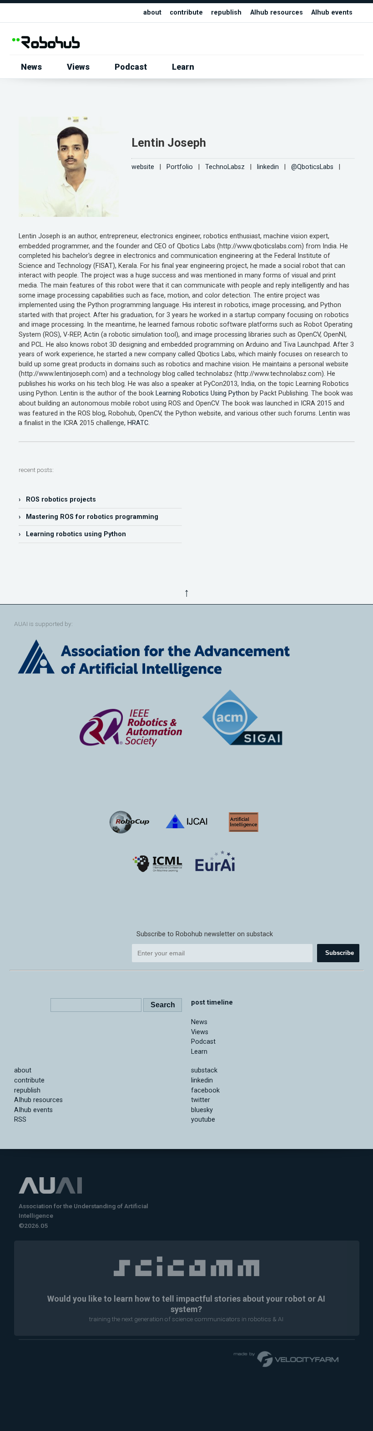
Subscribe (339, 952)
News (31, 67)
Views (78, 67)
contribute (186, 12)
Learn (183, 67)
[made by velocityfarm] (286, 1358)
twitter (200, 1100)
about (152, 12)
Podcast (131, 67)
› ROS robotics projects (57, 499)
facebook (205, 1090)
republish (226, 12)
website (142, 167)
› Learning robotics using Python (72, 534)
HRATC (137, 423)
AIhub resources (276, 12)
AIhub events (332, 12)
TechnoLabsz (225, 167)
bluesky (202, 1110)
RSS (20, 1119)
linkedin (268, 167)
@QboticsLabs (312, 167)
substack (204, 1070)
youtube (203, 1119)
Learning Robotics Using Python (202, 393)
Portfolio (179, 167)
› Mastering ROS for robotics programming (88, 517)
